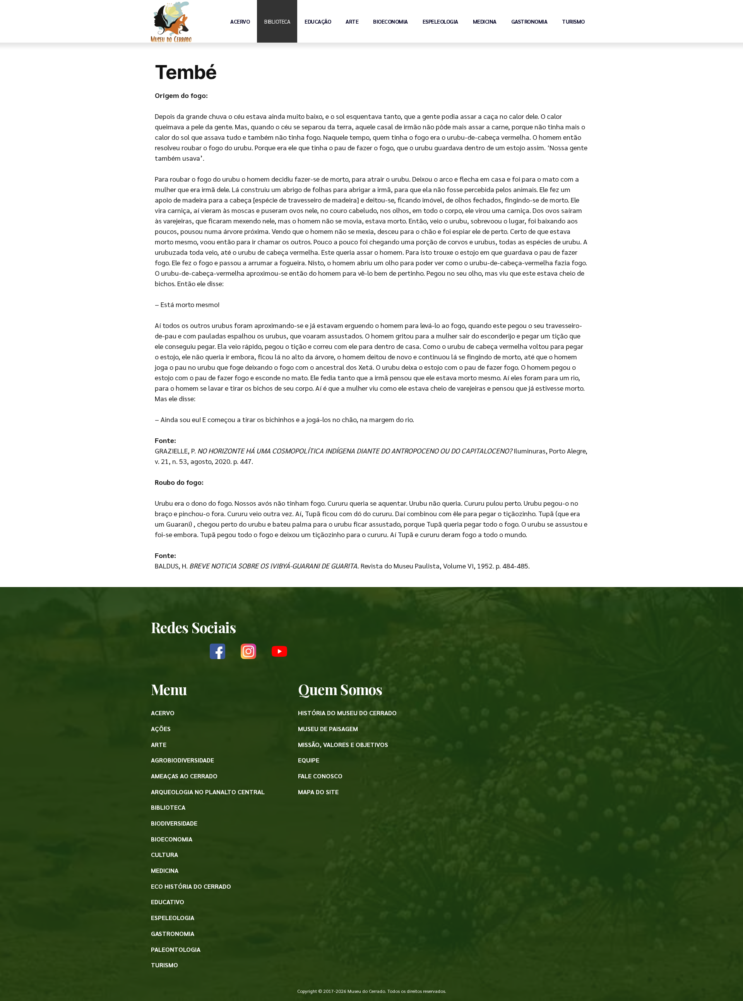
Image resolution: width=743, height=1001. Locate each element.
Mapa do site (318, 792)
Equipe (308, 760)
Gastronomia (529, 21)
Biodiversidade (174, 823)
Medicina (484, 21)
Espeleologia (440, 21)
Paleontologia (175, 949)
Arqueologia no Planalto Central (208, 792)
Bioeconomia (390, 21)
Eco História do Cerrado (191, 886)
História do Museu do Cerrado (347, 713)
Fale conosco (320, 776)
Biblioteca (277, 21)
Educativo (167, 902)
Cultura (164, 854)
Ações (161, 729)
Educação (318, 21)
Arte (352, 21)
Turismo (573, 21)
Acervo (240, 21)
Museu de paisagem (328, 729)
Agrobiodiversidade (182, 760)
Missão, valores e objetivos (343, 744)
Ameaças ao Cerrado (184, 776)
